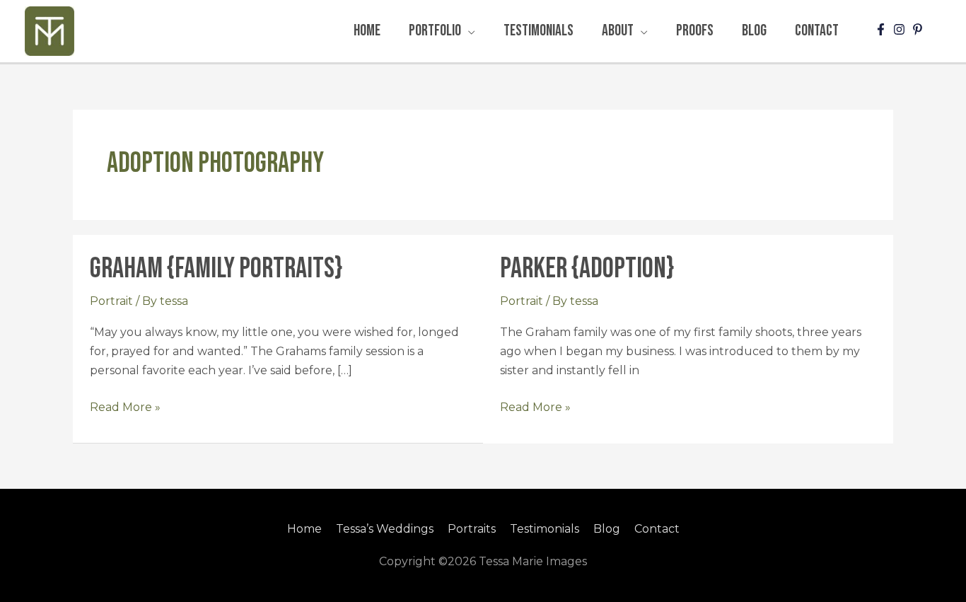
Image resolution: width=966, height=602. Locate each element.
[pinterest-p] (919, 29)
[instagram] (901, 29)
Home (304, 529)
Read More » (125, 406)
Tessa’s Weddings (384, 529)
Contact (657, 529)
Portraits (472, 529)
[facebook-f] (882, 29)
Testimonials (544, 529)
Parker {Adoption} (587, 269)
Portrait (111, 301)
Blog (606, 529)
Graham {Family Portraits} (216, 269)
